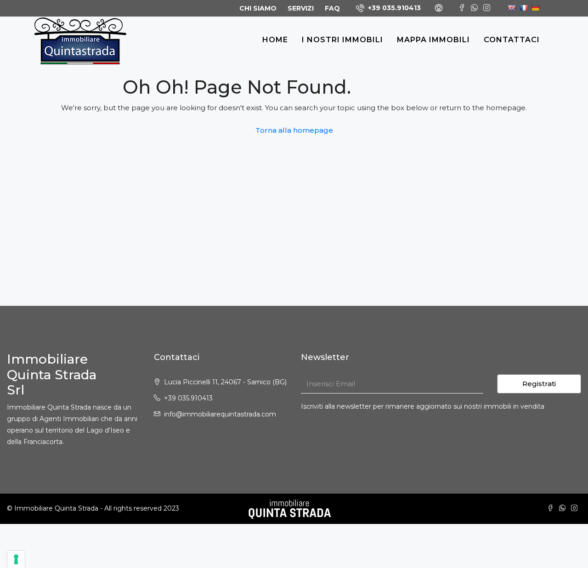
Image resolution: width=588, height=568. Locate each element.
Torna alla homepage (294, 130)
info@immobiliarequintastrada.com (220, 414)
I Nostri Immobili (342, 39)
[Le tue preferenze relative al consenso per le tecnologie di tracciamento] (16, 559)
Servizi (301, 8)
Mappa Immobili (433, 39)
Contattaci (512, 39)
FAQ (332, 8)
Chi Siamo (258, 8)
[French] (522, 7)
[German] (533, 7)
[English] (510, 7)
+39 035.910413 (393, 8)
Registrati (539, 383)
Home (275, 39)
